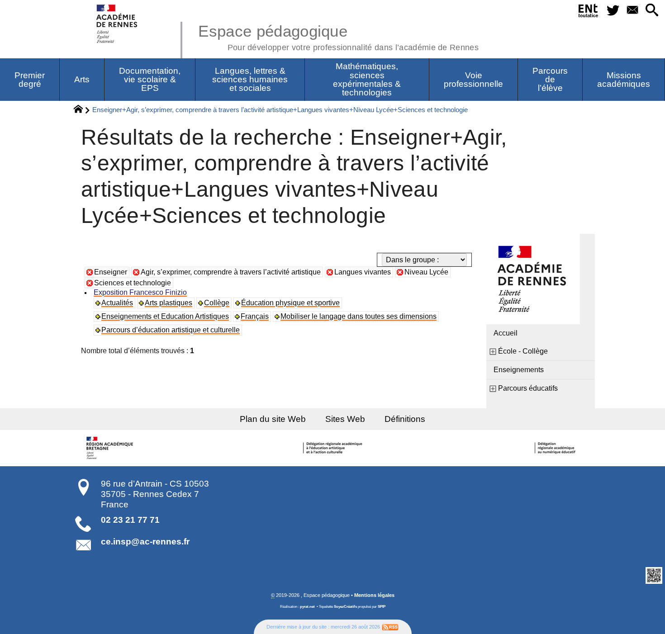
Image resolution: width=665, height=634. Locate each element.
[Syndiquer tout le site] (390, 626)
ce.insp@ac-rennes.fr (145, 541)
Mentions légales (374, 595)
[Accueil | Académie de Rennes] (111, 448)
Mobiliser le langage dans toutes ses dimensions (358, 316)
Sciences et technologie (132, 283)
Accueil (506, 333)
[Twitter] (612, 10)
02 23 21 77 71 (130, 520)
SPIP (381, 607)
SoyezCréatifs (345, 607)
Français (255, 316)
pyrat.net (307, 607)
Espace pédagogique (338, 36)
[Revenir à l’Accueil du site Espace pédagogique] (117, 23)
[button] (651, 10)
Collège (216, 303)
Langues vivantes (362, 272)
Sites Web (345, 419)
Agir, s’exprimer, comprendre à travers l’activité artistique (231, 272)
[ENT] (588, 12)
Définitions (405, 419)
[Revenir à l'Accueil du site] (82, 110)
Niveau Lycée (426, 272)
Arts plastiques (168, 303)
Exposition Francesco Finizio (140, 292)
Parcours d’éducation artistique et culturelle (170, 330)
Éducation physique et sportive (290, 303)
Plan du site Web (273, 419)
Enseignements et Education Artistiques (165, 316)
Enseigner (110, 272)
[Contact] (632, 10)
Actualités (117, 303)
